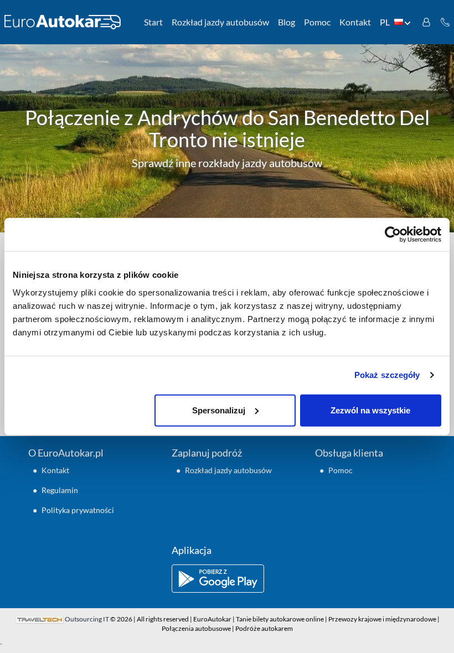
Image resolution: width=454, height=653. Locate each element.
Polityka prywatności (78, 510)
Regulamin (60, 490)
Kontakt (355, 22)
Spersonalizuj (218, 409)
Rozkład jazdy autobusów (220, 22)
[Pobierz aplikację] (227, 578)
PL (385, 22)
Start (153, 22)
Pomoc (317, 22)
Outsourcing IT (87, 619)
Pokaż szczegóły (387, 375)
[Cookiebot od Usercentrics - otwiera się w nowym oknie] (392, 234)
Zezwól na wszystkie (370, 409)
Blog (286, 22)
